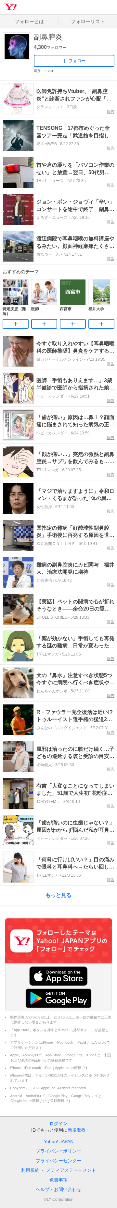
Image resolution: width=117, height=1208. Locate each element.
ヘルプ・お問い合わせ (58, 1189)
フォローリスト (88, 21)
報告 (110, 111)
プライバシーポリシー (58, 1151)
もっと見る (59, 895)
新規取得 (77, 1130)
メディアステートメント (71, 1170)
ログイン (58, 1123)
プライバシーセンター (58, 1160)
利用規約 (30, 1170)
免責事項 (58, 1180)
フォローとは (29, 21)
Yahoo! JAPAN (58, 1141)
